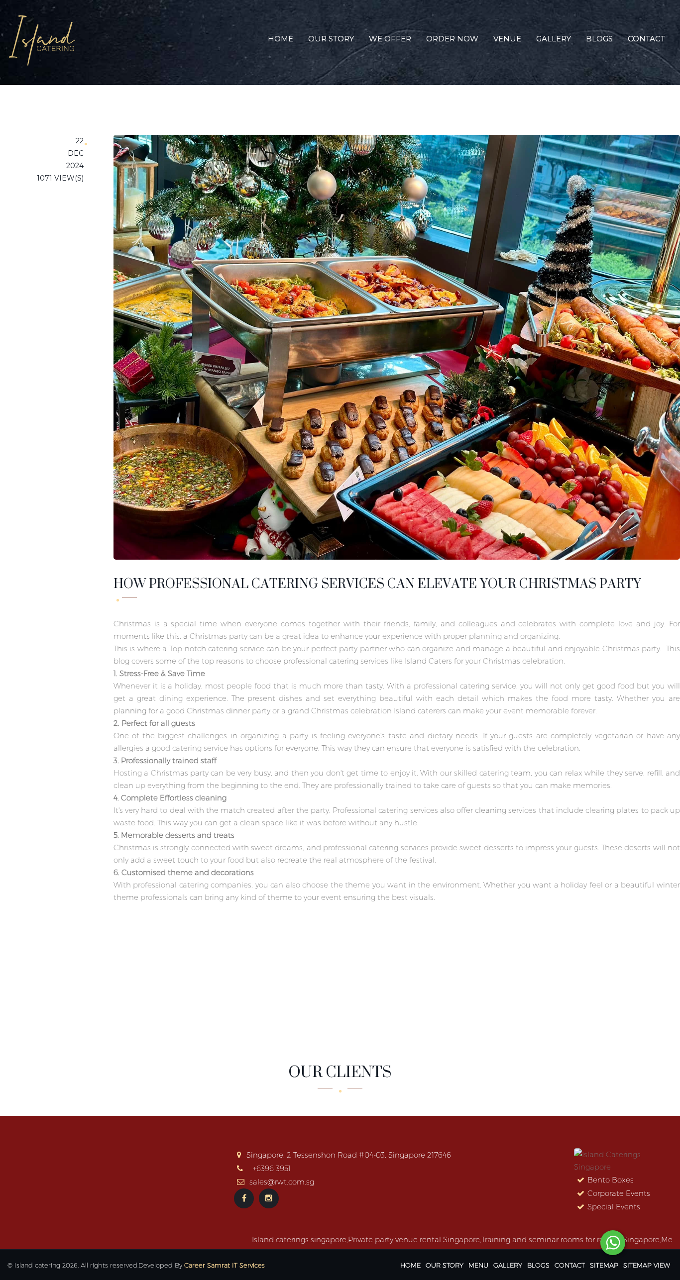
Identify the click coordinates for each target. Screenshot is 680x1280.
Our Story (331, 38)
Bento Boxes (610, 1179)
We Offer (390, 38)
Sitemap (604, 1265)
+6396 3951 (272, 1168)
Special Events (613, 1206)
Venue (507, 38)
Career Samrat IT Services (224, 1265)
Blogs (599, 38)
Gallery (553, 38)
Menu (478, 1265)
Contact (646, 38)
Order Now (452, 38)
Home (280, 38)
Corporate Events (618, 1193)
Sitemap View (646, 1265)
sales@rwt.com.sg (281, 1181)
